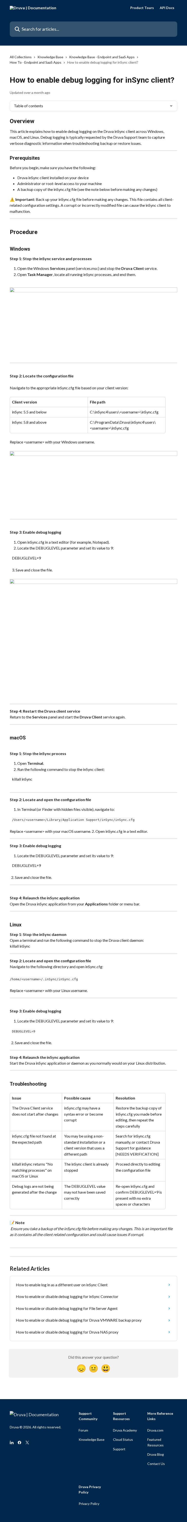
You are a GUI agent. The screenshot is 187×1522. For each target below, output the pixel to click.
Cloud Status (123, 1439)
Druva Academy (125, 1430)
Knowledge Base (50, 57)
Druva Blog (155, 1454)
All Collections (21, 57)
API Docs (167, 8)
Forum (83, 1430)
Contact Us (156, 1464)
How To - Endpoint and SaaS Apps (35, 62)
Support (119, 1449)
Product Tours (142, 8)
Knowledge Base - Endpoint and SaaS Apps (102, 57)
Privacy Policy (89, 1504)
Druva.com (155, 1430)
